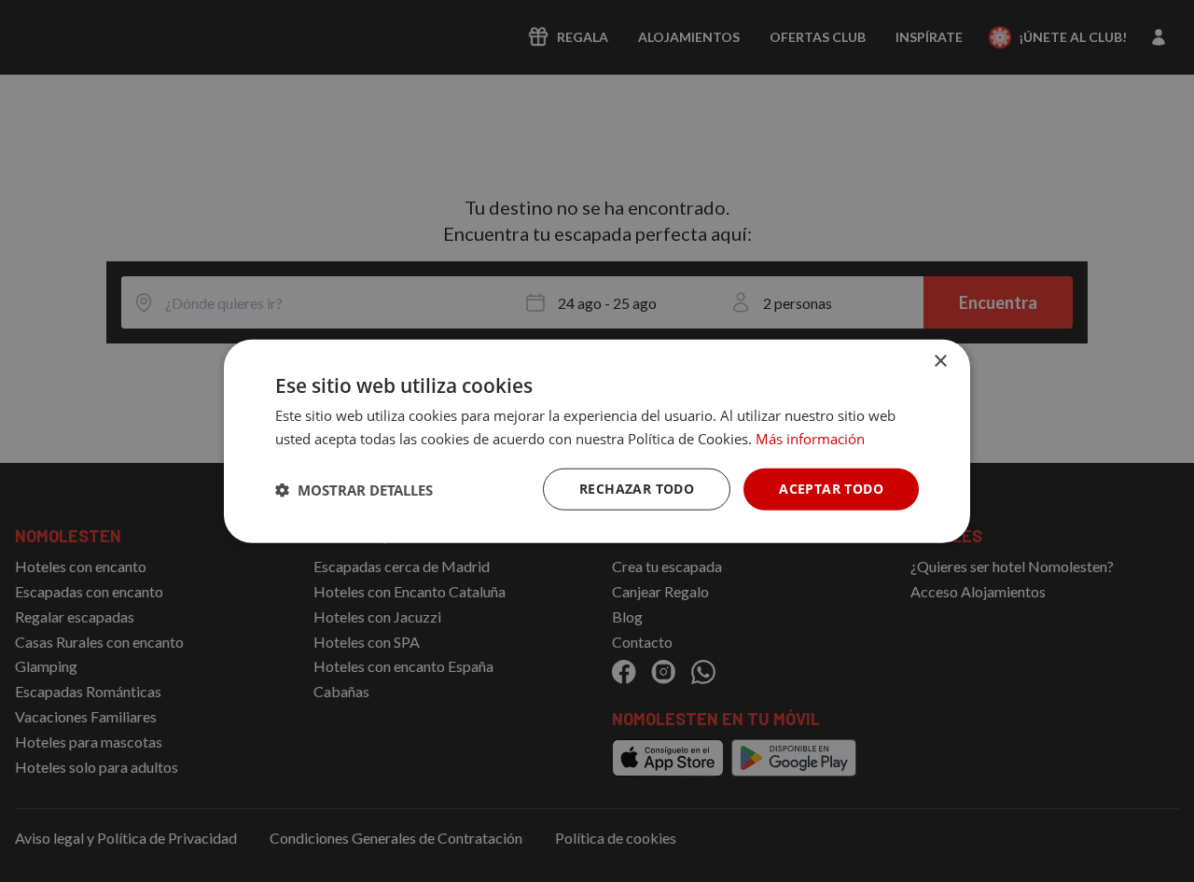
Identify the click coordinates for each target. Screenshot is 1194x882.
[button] (354, 489)
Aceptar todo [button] (831, 488)
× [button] (940, 361)
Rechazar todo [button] (636, 488)
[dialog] (597, 441)
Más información (810, 437)
